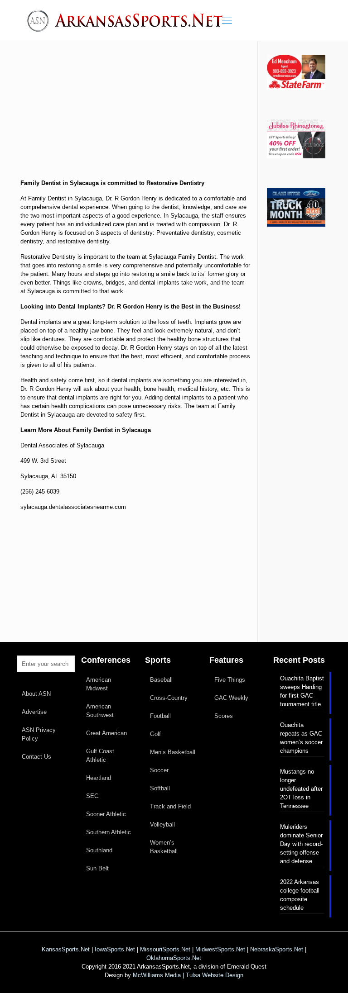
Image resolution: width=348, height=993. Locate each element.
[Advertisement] (135, 116)
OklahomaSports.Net (173, 958)
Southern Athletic (108, 832)
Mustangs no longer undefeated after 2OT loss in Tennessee (301, 788)
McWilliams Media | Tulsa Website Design (188, 975)
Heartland (98, 777)
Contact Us (36, 756)
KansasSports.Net (66, 949)
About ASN (36, 693)
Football (160, 716)
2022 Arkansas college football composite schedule (299, 895)
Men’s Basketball (172, 752)
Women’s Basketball (164, 847)
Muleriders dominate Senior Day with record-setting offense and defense (301, 844)
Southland (99, 850)
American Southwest (100, 710)
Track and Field (170, 806)
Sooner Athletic (106, 814)
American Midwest (98, 684)
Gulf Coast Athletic (100, 755)
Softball (160, 788)
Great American (106, 733)
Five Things (229, 679)
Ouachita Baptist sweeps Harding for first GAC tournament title (302, 691)
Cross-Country (169, 697)
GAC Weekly (231, 697)
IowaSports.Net (115, 949)
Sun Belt (97, 868)
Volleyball (162, 824)
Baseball (161, 679)
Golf (155, 734)
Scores (223, 716)
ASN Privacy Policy (39, 734)
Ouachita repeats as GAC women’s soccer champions (301, 738)
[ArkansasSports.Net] (128, 20)
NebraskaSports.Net (276, 949)
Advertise (34, 711)
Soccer (159, 770)
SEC (92, 796)
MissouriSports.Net (165, 949)
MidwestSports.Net (220, 949)
